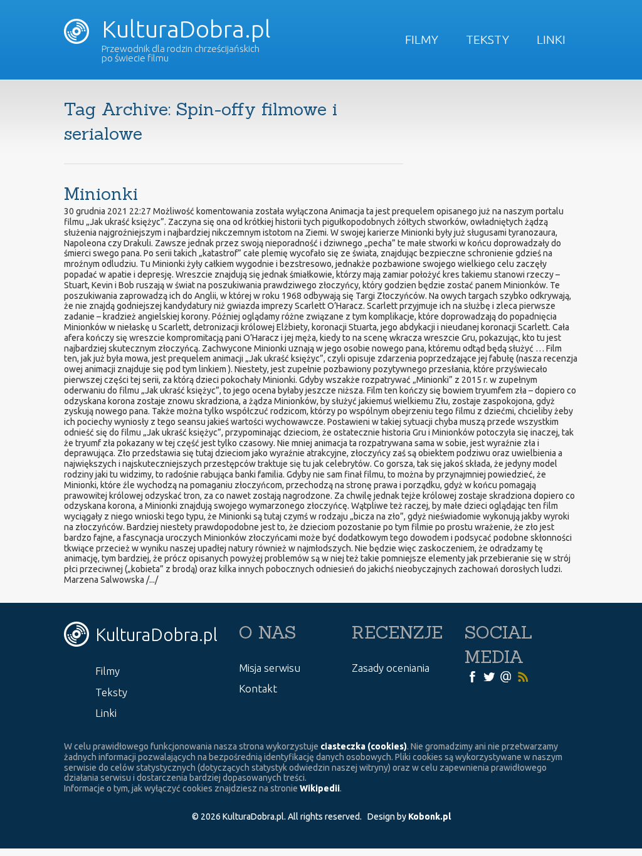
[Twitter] (489, 676)
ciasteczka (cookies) (363, 746)
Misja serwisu (269, 668)
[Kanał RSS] (522, 676)
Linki (551, 39)
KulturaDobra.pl (183, 29)
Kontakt (258, 688)
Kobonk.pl (429, 817)
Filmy (421, 39)
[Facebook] (472, 676)
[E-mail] (505, 676)
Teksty (487, 39)
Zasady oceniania (390, 668)
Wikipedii (320, 788)
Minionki (101, 193)
